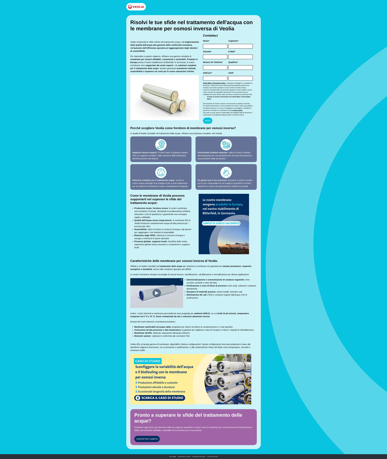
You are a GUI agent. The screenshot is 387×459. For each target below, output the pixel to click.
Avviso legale (172, 456)
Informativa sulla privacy (198, 456)
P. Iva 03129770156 (212, 456)
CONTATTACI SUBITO (147, 439)
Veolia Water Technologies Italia (214, 83)
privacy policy (238, 110)
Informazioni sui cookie (184, 456)
